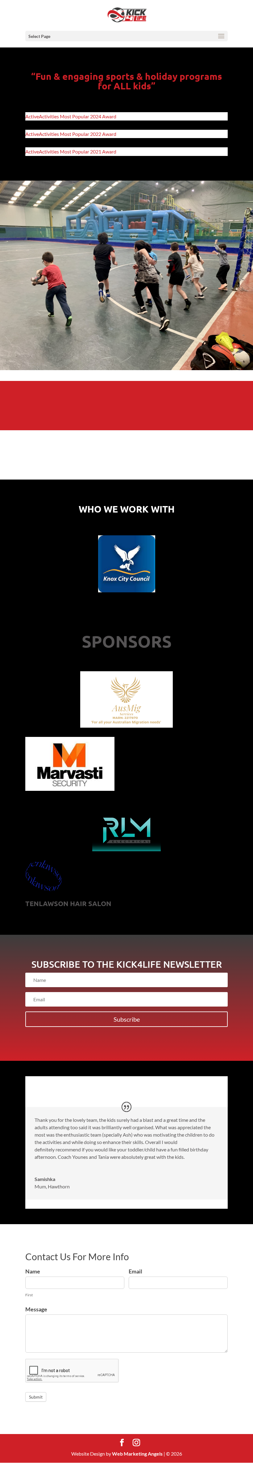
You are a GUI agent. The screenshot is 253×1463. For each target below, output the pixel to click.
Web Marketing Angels (137, 1454)
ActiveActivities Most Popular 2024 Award (70, 116)
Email (135, 1271)
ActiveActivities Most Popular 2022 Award (70, 134)
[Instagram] (136, 1443)
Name (32, 1271)
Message (36, 1309)
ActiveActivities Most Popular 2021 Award (70, 151)
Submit (36, 1397)
